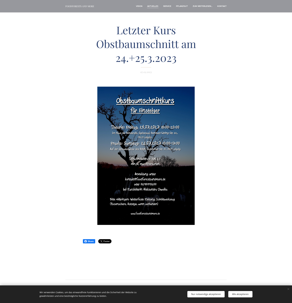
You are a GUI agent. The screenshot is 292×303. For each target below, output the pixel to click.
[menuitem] (140, 6)
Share (91, 241)
